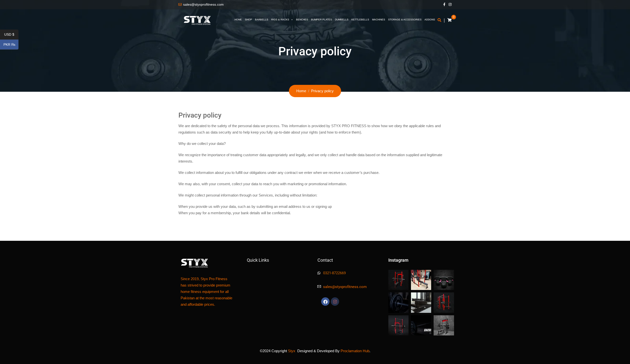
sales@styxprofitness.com (203, 4)
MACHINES (378, 19)
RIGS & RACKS (280, 19)
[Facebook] (325, 301)
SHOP (248, 19)
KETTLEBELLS (360, 19)
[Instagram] (335, 301)
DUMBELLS (341, 19)
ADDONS (430, 19)
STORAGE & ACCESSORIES (405, 19)
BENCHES (302, 19)
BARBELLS (261, 19)
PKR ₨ (10, 45)
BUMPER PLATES (321, 19)
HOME (238, 19)
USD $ (11, 34)
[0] (449, 20)
